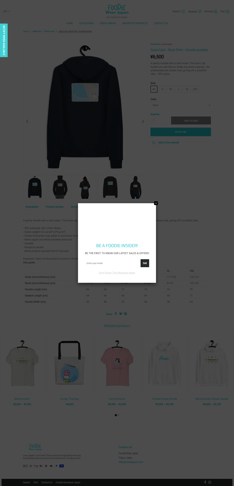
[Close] (156, 203)
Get (145, 263)
